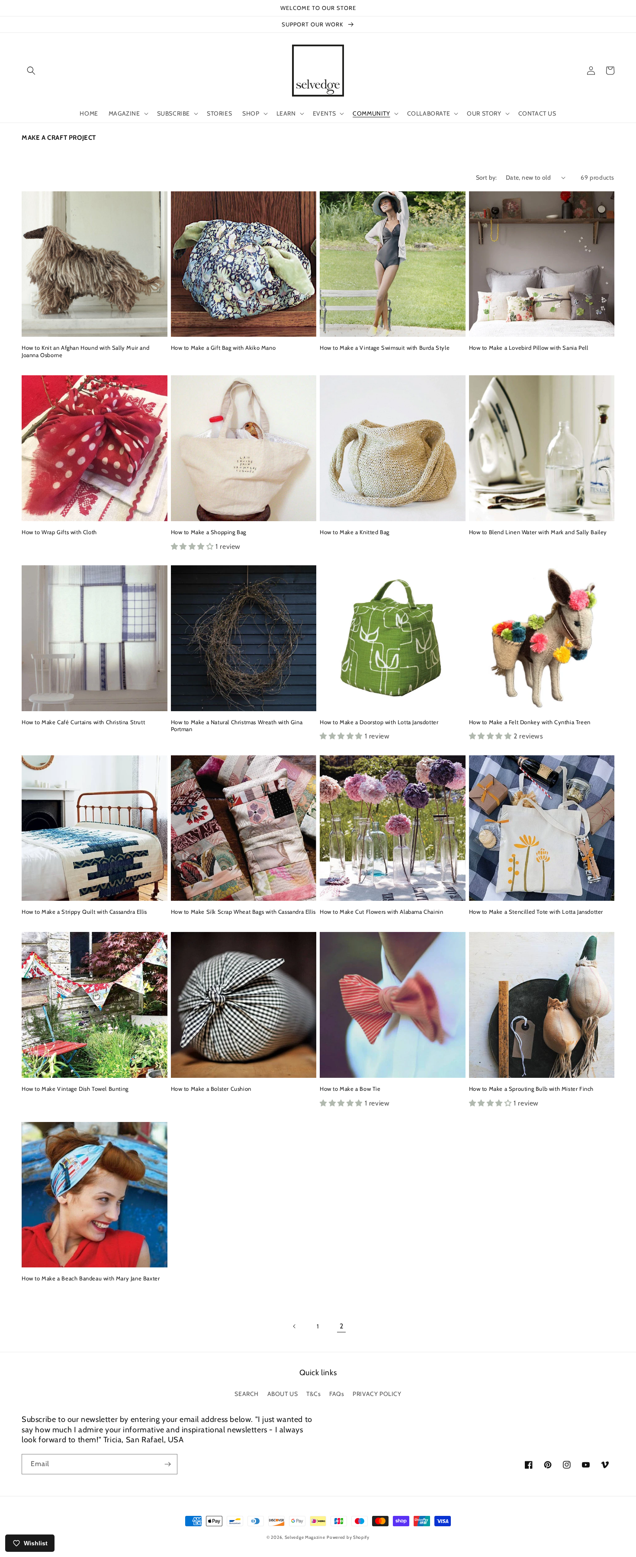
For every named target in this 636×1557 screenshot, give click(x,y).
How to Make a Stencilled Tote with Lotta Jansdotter (536, 911)
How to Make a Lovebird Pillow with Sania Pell (528, 347)
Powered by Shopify (348, 1537)
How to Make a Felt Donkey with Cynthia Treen (530, 722)
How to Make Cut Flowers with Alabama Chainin (381, 911)
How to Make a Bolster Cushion (211, 1088)
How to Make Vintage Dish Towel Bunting (75, 1088)
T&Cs (313, 1394)
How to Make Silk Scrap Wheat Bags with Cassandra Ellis (243, 911)
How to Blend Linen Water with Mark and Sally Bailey (538, 532)
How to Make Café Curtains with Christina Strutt (83, 722)
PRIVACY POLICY (377, 1394)
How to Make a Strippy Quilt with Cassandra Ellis (84, 911)
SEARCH (246, 1394)
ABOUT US (282, 1394)
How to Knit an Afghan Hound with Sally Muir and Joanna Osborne (85, 351)
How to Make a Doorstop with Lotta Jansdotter (379, 722)
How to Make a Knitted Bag (354, 532)
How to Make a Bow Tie (350, 1088)
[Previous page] (294, 1326)
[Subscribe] (167, 1464)
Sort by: (486, 177)
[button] (31, 70)
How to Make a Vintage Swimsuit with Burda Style (385, 347)
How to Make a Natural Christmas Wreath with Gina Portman (237, 726)
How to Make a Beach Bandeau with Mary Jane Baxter (91, 1278)
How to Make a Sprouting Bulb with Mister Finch (531, 1088)
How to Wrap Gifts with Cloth (59, 532)
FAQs (336, 1394)
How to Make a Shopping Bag (209, 532)
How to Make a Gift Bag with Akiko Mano (223, 347)
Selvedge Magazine (305, 1537)
